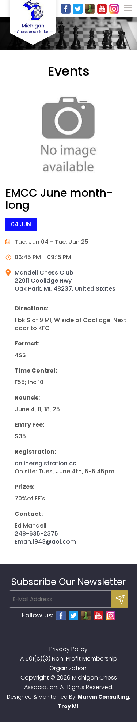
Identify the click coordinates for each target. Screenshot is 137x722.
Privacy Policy (68, 649)
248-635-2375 (36, 533)
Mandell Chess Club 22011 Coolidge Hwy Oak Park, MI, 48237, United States (65, 280)
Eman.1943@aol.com (45, 541)
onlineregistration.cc (45, 463)
